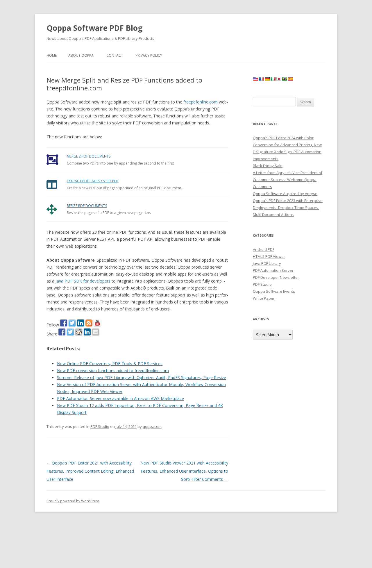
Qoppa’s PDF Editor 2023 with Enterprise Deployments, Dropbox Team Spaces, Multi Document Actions (288, 207)
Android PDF (263, 249)
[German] (267, 78)
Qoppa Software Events (274, 291)
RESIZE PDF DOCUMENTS (87, 205)
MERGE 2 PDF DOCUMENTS (88, 156)
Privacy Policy (149, 55)
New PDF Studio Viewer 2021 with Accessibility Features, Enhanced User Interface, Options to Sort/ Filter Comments (184, 471)
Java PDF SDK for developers (84, 281)
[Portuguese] (284, 78)
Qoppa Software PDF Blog (94, 28)
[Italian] (273, 78)
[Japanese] (278, 78)
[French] (261, 78)
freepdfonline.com (200, 102)
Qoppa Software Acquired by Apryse (285, 193)
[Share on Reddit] (78, 331)
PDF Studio (99, 426)
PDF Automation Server (273, 270)
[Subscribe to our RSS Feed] (88, 322)
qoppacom (152, 426)
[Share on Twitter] (70, 331)
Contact (114, 55)
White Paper (264, 298)
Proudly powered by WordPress (72, 501)
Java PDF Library (267, 263)
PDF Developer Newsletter (276, 277)
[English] (255, 78)
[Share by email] (95, 331)
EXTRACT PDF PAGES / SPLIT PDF (93, 180)
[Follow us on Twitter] (72, 322)
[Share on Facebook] (61, 331)
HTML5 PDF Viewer (269, 256)
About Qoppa (81, 55)
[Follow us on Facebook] (63, 322)
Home (51, 55)
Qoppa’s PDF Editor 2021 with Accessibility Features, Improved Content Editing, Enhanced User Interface (90, 471)
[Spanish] (290, 78)
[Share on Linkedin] (87, 331)
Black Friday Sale (267, 165)
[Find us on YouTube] (97, 322)
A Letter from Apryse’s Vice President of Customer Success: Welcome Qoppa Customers (287, 179)
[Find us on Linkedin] (80, 322)
